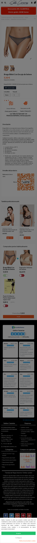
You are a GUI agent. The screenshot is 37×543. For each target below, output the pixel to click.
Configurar (18, 538)
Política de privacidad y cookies (27, 541)
